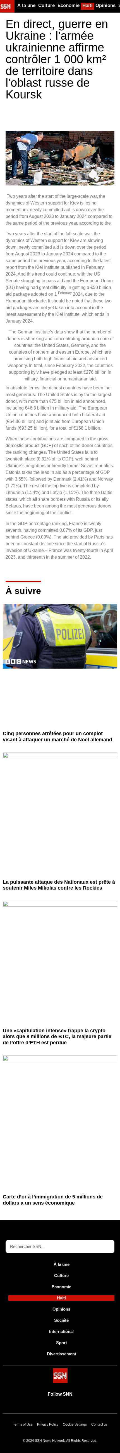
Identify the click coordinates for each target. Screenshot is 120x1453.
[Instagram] (79, 1406)
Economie (68, 5)
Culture (46, 5)
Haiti (87, 5)
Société (61, 1320)
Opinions (105, 5)
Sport (61, 1342)
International (61, 1331)
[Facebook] (66, 1406)
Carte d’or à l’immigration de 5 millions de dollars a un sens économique (53, 1200)
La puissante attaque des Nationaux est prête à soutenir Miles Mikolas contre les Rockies (59, 885)
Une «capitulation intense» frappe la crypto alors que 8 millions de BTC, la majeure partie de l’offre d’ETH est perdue (57, 1036)
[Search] (107, 1246)
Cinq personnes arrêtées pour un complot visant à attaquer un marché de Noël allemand (57, 736)
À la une (26, 5)
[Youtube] (40, 1406)
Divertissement (61, 1353)
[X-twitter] (53, 1406)
